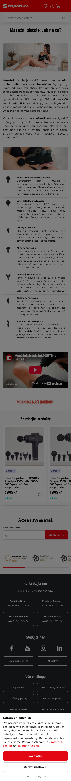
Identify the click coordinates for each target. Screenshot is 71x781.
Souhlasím (36, 756)
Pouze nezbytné (36, 776)
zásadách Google (28, 745)
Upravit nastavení (35, 767)
